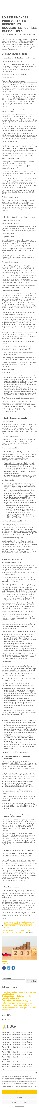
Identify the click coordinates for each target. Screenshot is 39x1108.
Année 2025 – (6, 1049)
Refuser (19, 1097)
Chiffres (4, 1069)
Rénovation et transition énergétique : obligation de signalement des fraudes (17, 1005)
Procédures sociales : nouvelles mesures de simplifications (19, 993)
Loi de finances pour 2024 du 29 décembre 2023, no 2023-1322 (20, 926)
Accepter (19, 1092)
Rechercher (6, 979)
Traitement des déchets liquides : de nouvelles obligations (16, 997)
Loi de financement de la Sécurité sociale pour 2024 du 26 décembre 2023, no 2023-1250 (19, 923)
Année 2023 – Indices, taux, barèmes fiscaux (17, 1035)
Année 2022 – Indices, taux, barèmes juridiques (17, 1032)
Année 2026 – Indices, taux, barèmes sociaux (17, 1067)
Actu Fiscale (6, 1020)
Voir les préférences (19, 1102)
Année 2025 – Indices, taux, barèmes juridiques (17, 1054)
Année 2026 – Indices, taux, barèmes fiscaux (17, 1062)
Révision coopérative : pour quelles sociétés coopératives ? (19, 1009)
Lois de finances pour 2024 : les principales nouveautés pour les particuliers (16, 931)
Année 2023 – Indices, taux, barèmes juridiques (17, 1037)
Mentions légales (19, 1106)
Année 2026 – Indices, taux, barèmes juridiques (17, 1064)
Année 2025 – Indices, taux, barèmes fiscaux (17, 1052)
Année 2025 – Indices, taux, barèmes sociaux (17, 1057)
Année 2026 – (6, 1059)
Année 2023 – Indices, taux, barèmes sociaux (17, 1040)
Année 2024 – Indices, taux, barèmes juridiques (17, 1044)
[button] (36, 1073)
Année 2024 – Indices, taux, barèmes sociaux (17, 1047)
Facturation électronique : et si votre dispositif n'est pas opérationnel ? (16, 1001)
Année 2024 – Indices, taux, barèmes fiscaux (17, 1042)
